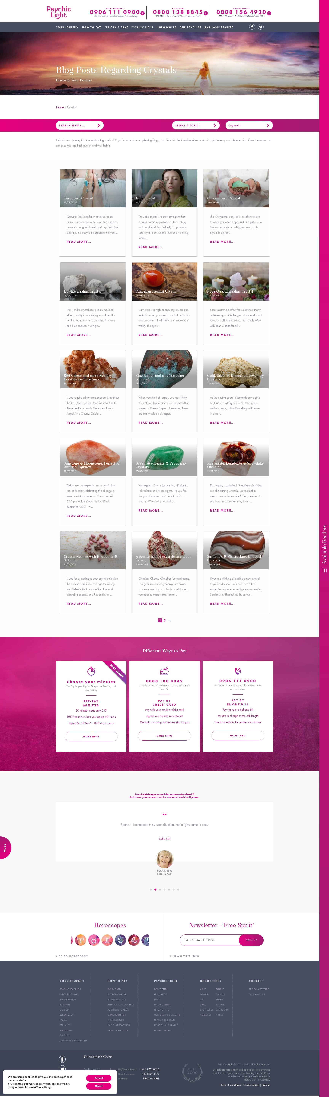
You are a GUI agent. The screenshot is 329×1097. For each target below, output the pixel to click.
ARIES (203, 989)
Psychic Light (59, 12)
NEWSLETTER (161, 989)
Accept (99, 1078)
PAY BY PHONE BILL (117, 994)
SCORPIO (221, 1004)
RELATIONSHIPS (68, 999)
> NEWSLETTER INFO (185, 956)
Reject (99, 1086)
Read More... (79, 242)
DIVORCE (65, 1035)
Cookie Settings (251, 1085)
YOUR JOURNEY (67, 27)
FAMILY (63, 1020)
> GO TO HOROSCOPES (72, 956)
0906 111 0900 (115, 12)
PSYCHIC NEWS (162, 1004)
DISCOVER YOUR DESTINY (73, 1040)
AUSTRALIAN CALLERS (119, 1009)
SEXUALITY (65, 1025)
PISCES (219, 1014)
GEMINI (204, 994)
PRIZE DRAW (160, 994)
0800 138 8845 (178, 12)
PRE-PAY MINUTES (117, 999)
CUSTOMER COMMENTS (167, 1014)
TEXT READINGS (116, 1020)
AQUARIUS (206, 1014)
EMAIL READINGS (117, 1014)
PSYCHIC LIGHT (142, 27)
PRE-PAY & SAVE (116, 27)
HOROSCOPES (166, 27)
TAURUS (220, 989)
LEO (202, 999)
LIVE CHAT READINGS (119, 1025)
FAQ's (157, 999)
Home (60, 107)
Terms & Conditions (231, 1085)
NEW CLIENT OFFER (118, 1030)
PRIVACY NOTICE (163, 1030)
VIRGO (219, 999)
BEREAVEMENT (67, 1014)
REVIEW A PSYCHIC (259, 989)
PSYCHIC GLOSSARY (164, 1020)
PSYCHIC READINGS (70, 989)
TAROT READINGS (69, 994)
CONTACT (256, 981)
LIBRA (203, 1004)
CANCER (220, 994)
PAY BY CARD (114, 989)
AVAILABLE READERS (219, 27)
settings (46, 1087)
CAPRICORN (222, 1009)
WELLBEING (66, 1030)
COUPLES (64, 1009)
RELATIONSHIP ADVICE (166, 1025)
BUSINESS (65, 1004)
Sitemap (266, 1085)
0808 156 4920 (241, 12)
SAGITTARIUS (207, 1009)
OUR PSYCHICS (190, 27)
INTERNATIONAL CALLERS (121, 1004)
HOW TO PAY (91, 27)
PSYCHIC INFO (162, 1009)
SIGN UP (251, 940)
